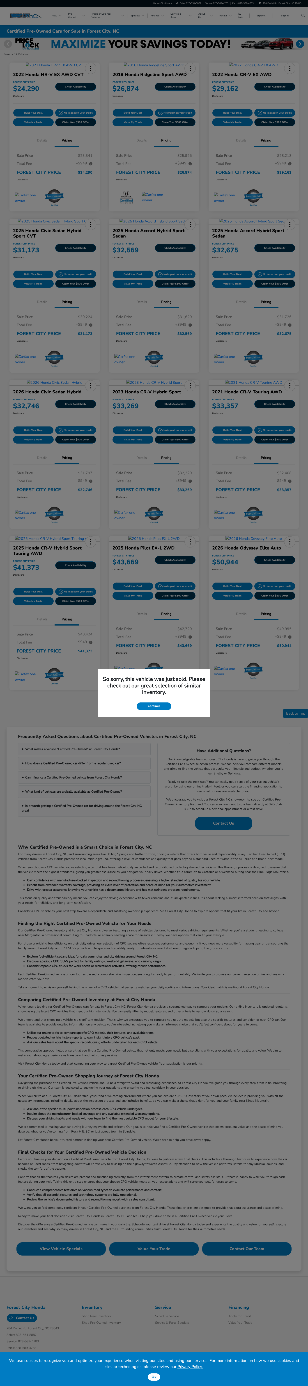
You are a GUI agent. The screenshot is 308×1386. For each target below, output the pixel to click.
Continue (154, 706)
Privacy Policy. (190, 1366)
